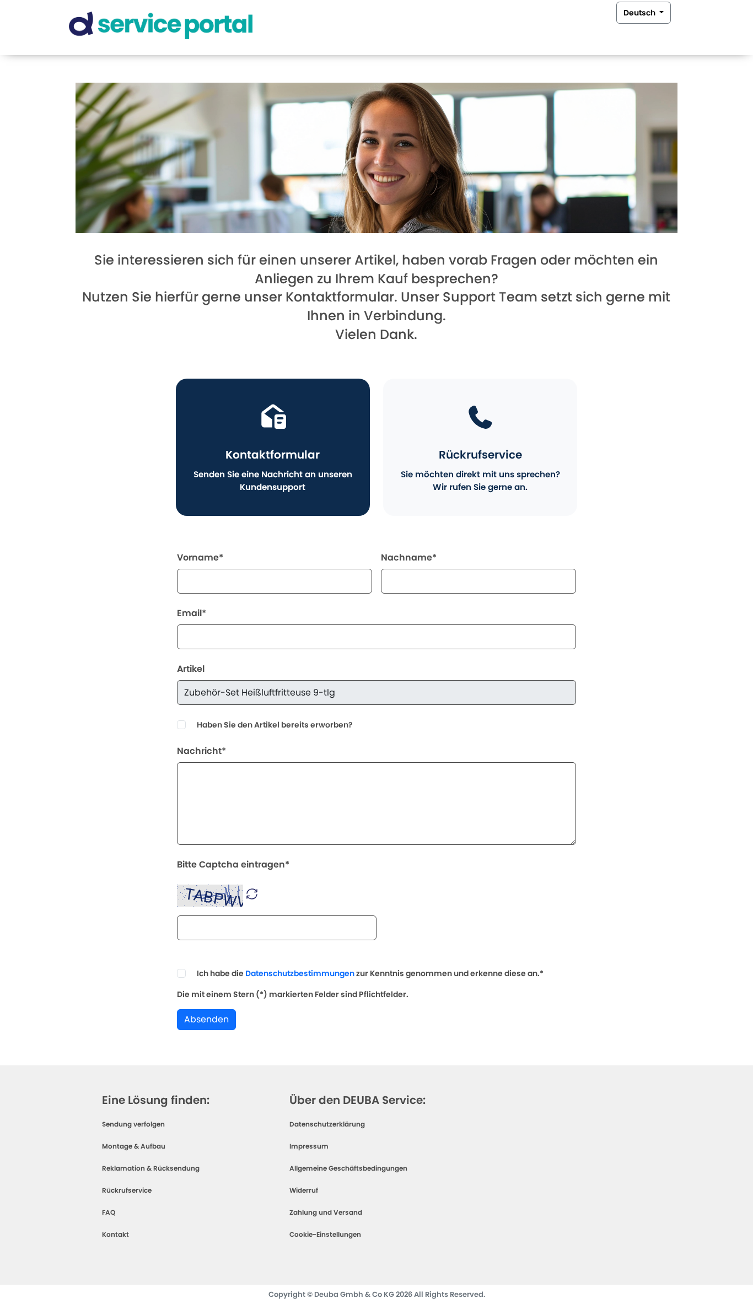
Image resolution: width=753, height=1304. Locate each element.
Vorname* (200, 557)
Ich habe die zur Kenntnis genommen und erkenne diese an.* (370, 973)
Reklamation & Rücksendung (151, 1168)
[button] (252, 893)
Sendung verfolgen (133, 1124)
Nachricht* (201, 751)
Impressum (309, 1146)
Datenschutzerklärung (327, 1124)
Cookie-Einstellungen (325, 1234)
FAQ (108, 1212)
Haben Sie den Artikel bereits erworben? (275, 724)
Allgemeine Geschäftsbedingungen (348, 1168)
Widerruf (303, 1190)
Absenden (206, 1019)
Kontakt (115, 1234)
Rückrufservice (127, 1190)
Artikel (191, 668)
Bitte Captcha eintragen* (233, 864)
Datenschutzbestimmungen (299, 973)
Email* (191, 613)
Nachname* (409, 557)
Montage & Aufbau (133, 1146)
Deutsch (640, 12)
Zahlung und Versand (325, 1212)
